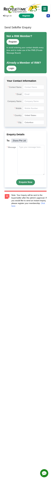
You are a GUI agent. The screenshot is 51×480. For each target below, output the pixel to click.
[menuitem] (25, 8)
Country (18, 115)
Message (12, 147)
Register (13, 42)
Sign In (8, 15)
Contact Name (15, 87)
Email (19, 94)
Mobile (18, 108)
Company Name (14, 101)
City (19, 122)
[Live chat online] (44, 473)
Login (11, 68)
